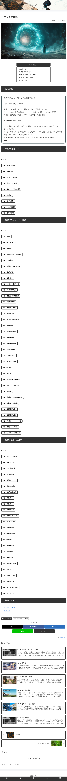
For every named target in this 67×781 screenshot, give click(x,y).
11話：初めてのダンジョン (10, 516)
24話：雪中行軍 (7, 373)
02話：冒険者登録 (8, 171)
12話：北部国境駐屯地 (9, 302)
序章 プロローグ (25, 72)
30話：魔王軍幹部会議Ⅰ (9, 409)
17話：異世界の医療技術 (9, 331)
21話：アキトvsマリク (9, 355)
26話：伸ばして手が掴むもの (11, 385)
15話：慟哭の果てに (8, 539)
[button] (44, 631)
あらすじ (23, 69)
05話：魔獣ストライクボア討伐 (11, 189)
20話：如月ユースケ (8, 569)
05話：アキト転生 (8, 260)
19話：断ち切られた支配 (9, 563)
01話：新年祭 (6, 236)
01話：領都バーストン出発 (10, 456)
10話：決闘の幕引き (8, 510)
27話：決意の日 (7, 391)
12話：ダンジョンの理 (9, 521)
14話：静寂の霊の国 (8, 313)
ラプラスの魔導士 (7, 618)
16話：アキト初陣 (8, 325)
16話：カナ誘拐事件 (8, 545)
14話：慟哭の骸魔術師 (9, 533)
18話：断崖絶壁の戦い (9, 337)
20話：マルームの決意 (9, 349)
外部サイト (23, 80)
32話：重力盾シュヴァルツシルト (12, 421)
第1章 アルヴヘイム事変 (28, 74)
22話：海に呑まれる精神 (9, 361)
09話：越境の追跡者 (8, 213)
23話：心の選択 (7, 367)
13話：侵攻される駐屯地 (9, 308)
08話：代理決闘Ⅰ (8, 498)
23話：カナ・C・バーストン (10, 587)
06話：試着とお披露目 (9, 486)
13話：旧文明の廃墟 (8, 527)
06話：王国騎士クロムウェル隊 (11, 266)
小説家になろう (9, 607)
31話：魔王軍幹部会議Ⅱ (9, 415)
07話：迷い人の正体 (8, 201)
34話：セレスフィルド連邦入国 (11, 433)
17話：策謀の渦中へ (8, 551)
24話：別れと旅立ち (8, 593)
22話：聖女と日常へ (8, 581)
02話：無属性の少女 (8, 462)
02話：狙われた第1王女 (9, 242)
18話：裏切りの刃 (8, 557)
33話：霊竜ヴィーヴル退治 (10, 427)
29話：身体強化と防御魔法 (10, 403)
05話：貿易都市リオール (9, 480)
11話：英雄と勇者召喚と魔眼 (11, 296)
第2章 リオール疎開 (26, 77)
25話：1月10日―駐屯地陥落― (11, 379)
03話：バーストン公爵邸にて (11, 177)
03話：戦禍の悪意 (8, 248)
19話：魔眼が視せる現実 (9, 343)
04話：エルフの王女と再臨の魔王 (12, 254)
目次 (30, 65)
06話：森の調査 (7, 195)
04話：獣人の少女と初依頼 (10, 183)
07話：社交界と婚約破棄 (9, 492)
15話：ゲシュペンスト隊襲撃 (11, 319)
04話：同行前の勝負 (8, 474)
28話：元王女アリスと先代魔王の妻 (12, 397)
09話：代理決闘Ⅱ (8, 504)
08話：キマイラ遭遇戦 (9, 207)
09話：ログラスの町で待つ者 (11, 284)
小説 (27, 618)
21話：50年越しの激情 (9, 575)
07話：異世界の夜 (8, 272)
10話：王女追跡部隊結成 (9, 290)
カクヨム (7, 611)
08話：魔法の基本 (8, 278)
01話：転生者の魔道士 (9, 165)
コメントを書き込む (33, 758)
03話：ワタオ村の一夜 (9, 468)
